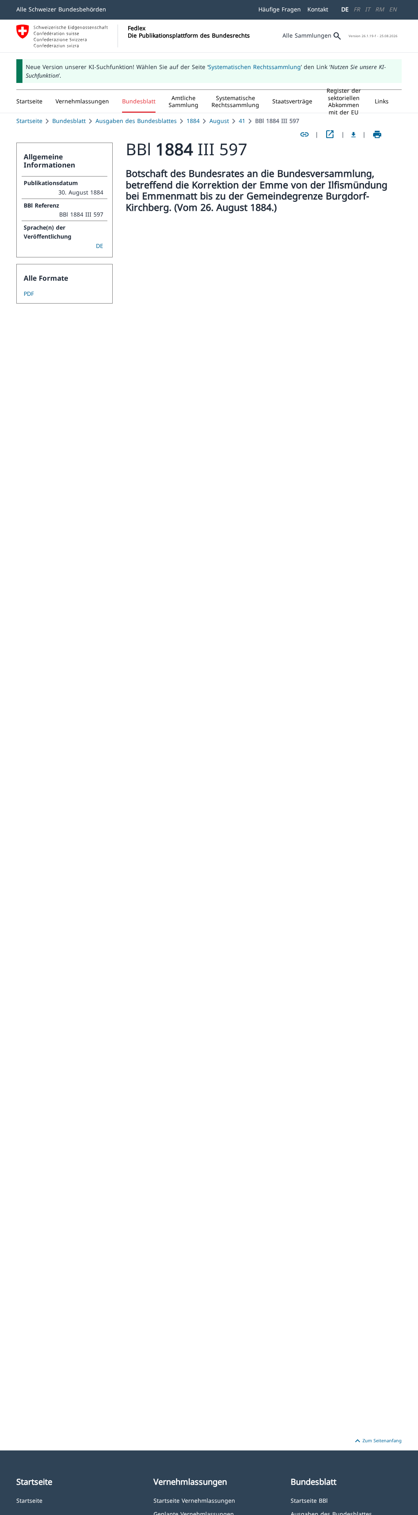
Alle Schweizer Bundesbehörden (61, 9)
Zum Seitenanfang (377, 1441)
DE (345, 9)
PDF (29, 293)
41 (242, 121)
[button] (82, 101)
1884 (193, 121)
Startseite (29, 121)
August (219, 121)
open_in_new (330, 134)
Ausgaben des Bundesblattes (136, 121)
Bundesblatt (69, 121)
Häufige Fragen (279, 9)
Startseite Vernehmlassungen (194, 1500)
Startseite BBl (309, 1500)
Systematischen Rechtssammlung (254, 67)
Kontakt (317, 9)
